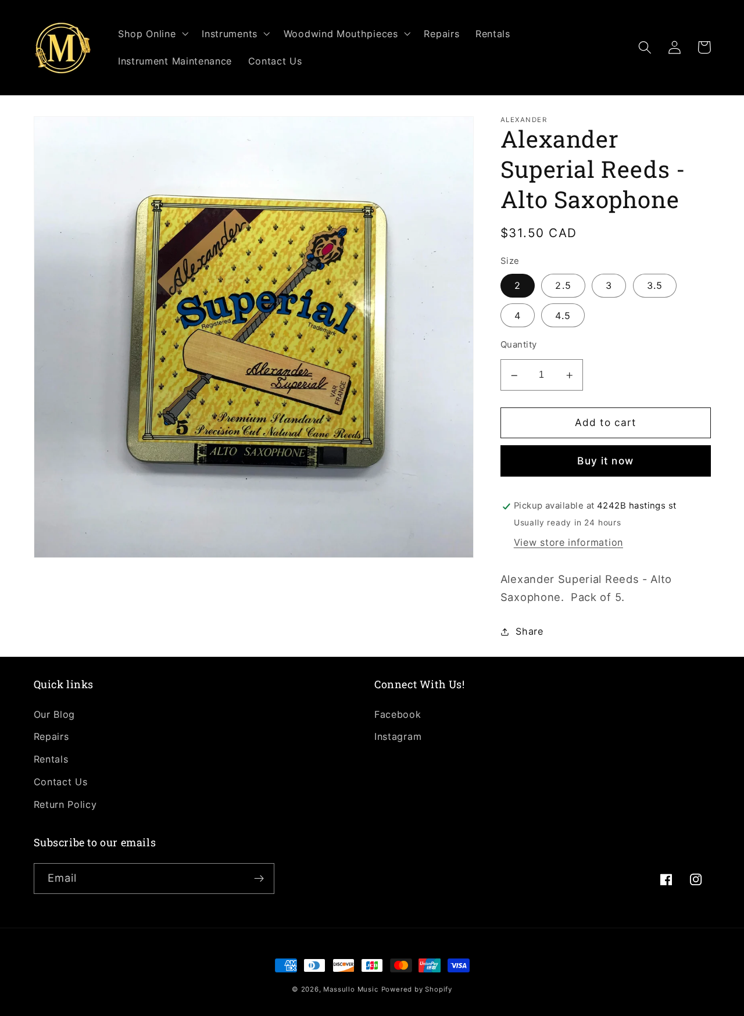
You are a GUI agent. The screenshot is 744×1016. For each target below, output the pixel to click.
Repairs (51, 736)
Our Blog (55, 714)
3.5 (655, 286)
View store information (568, 543)
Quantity (518, 345)
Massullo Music (350, 989)
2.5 (563, 286)
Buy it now (605, 461)
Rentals (51, 759)
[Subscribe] (259, 879)
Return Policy (65, 804)
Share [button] (529, 631)
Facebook (397, 714)
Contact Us (61, 782)
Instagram (397, 736)
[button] (152, 34)
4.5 (562, 315)
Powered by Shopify (417, 989)
